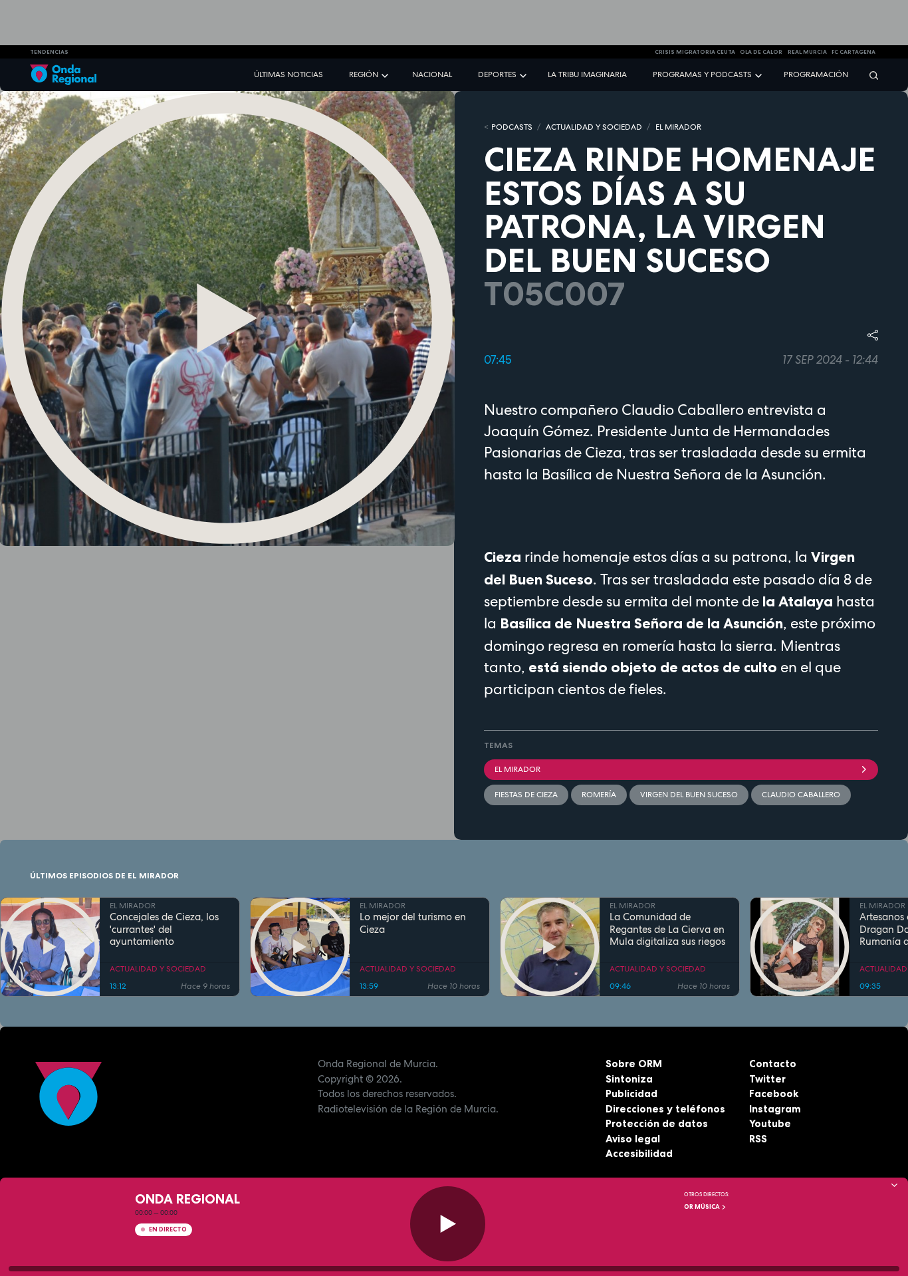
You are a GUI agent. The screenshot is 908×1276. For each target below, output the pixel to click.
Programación (816, 74)
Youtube (770, 1123)
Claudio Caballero (801, 794)
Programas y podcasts (702, 74)
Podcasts (511, 127)
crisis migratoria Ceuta (695, 52)
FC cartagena (853, 52)
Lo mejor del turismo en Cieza (413, 923)
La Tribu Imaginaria (587, 74)
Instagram (775, 1108)
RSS (758, 1138)
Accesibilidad (639, 1153)
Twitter (767, 1079)
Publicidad (631, 1093)
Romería (599, 794)
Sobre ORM (634, 1063)
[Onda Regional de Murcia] (63, 74)
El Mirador (517, 769)
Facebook (773, 1093)
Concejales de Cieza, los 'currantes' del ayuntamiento (164, 929)
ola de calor (761, 52)
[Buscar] (869, 74)
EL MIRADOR (678, 127)
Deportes (497, 74)
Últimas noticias (288, 74)
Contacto (772, 1063)
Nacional (432, 74)
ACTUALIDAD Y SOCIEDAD (594, 127)
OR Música (702, 1207)
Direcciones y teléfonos (665, 1108)
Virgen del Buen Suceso (689, 794)
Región (363, 74)
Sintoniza (629, 1079)
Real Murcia (807, 52)
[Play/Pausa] (447, 1223)
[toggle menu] (386, 74)
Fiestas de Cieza (526, 794)
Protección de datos (657, 1123)
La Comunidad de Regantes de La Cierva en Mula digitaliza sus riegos (667, 929)
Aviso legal (633, 1138)
